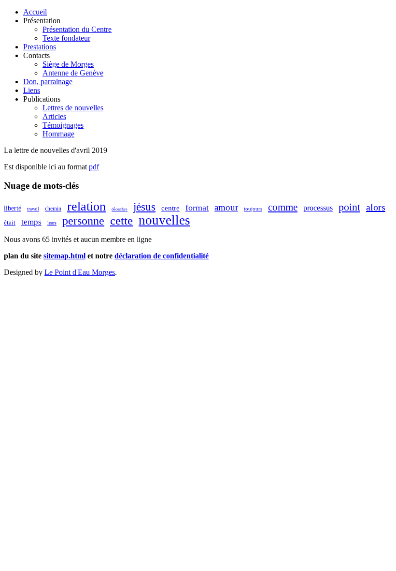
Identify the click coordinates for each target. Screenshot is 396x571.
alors (375, 207)
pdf (94, 167)
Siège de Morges (68, 64)
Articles (54, 116)
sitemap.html (64, 256)
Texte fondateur (66, 38)
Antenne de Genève (72, 73)
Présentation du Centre (77, 29)
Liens (31, 90)
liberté (12, 208)
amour (226, 207)
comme (282, 207)
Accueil (35, 12)
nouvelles (164, 220)
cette (121, 220)
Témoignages (63, 125)
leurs (52, 222)
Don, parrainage (47, 81)
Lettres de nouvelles (72, 108)
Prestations (39, 47)
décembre (119, 209)
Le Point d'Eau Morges (79, 272)
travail (33, 209)
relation (86, 206)
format (197, 207)
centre (170, 208)
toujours (253, 208)
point (349, 207)
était (9, 222)
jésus (144, 207)
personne (83, 220)
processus (318, 208)
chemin (53, 208)
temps (31, 221)
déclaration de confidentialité (161, 256)
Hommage (58, 134)
